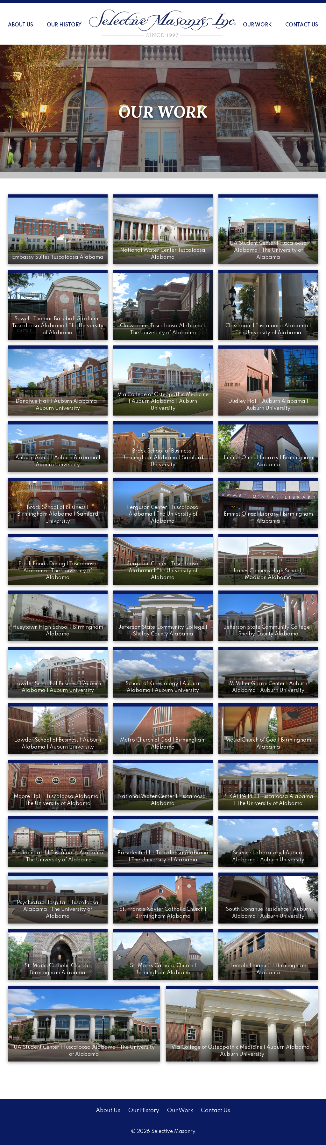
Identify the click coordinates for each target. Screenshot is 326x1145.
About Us (20, 25)
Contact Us (301, 25)
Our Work (257, 25)
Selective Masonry (173, 1131)
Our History (64, 25)
